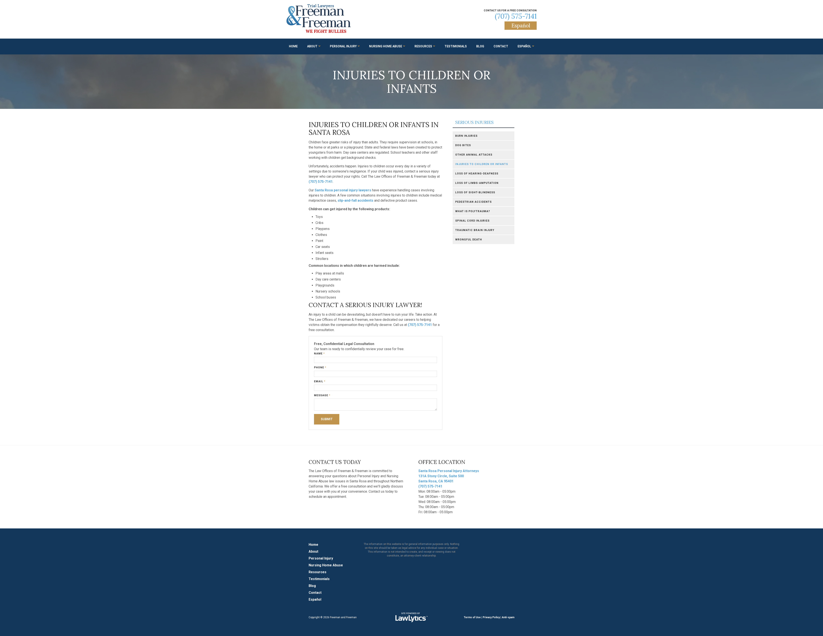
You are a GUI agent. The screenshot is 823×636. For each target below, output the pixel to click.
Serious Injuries (474, 122)
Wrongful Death (468, 239)
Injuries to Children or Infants (481, 164)
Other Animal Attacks (473, 154)
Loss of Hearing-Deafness (476, 173)
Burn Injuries (466, 135)
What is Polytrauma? (472, 211)
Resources (423, 46)
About (312, 46)
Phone (320, 367)
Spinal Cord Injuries (472, 220)
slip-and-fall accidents (355, 200)
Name (319, 353)
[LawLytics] (411, 617)
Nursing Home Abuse (385, 46)
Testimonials (456, 46)
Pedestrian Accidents (473, 201)
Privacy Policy (491, 617)
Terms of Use (472, 617)
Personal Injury (343, 46)
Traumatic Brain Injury (474, 230)
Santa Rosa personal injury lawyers (343, 190)
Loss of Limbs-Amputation (477, 183)
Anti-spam (508, 617)
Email (319, 381)
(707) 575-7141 (516, 16)
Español (520, 25)
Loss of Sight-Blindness (475, 192)
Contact (501, 46)
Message (322, 395)
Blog (480, 46)
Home (293, 46)
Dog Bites (463, 145)
